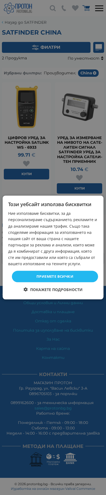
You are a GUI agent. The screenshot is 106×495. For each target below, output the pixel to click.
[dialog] (53, 248)
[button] (53, 289)
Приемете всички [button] (54, 276)
